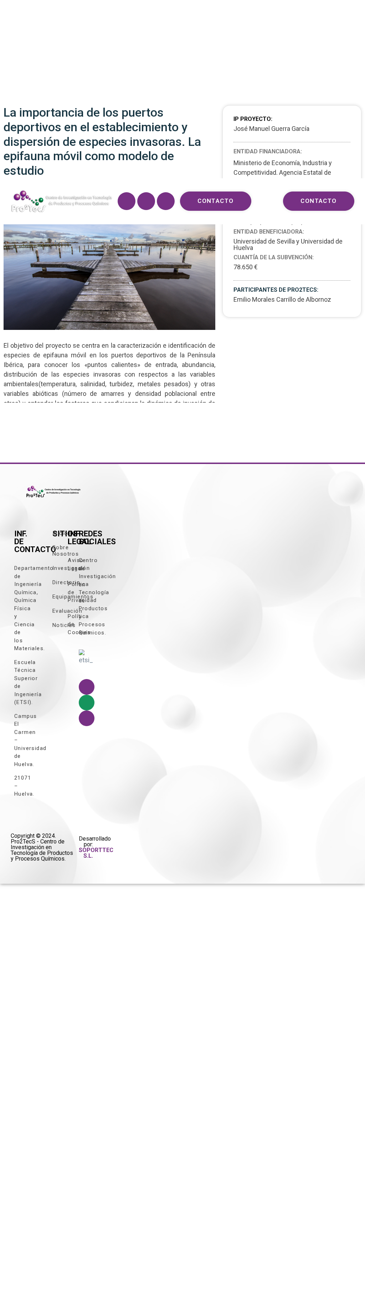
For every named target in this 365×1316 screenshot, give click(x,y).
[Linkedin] (166, 201)
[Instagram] (146, 201)
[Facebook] (126, 201)
